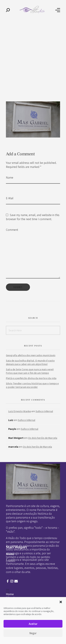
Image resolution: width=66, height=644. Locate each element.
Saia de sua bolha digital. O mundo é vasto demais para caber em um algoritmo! (30, 362)
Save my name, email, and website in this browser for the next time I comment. (32, 217)
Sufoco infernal (44, 411)
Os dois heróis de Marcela (42, 438)
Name (9, 177)
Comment (12, 229)
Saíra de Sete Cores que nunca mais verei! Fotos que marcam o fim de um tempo (30, 371)
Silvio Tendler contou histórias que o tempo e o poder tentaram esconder (32, 385)
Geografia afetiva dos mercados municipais (30, 355)
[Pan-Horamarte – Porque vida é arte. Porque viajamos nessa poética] (32, 9)
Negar (33, 633)
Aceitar (33, 624)
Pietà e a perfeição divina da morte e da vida (31, 378)
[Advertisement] (33, 55)
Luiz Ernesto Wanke (19, 411)
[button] (60, 601)
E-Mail (9, 198)
